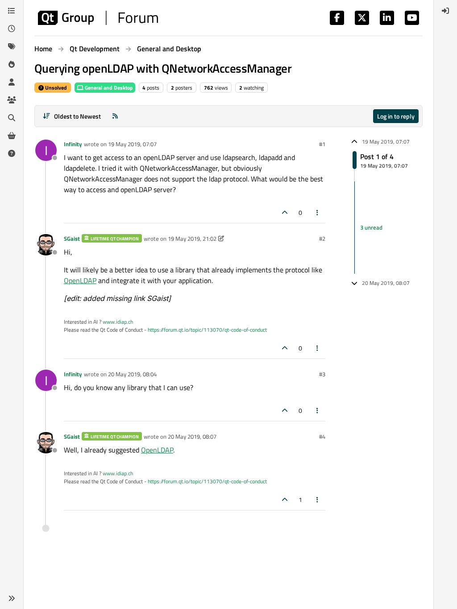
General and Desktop (108, 87)
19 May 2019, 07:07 (132, 144)
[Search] (12, 118)
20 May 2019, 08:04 (132, 374)
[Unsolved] (12, 153)
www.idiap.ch (118, 321)
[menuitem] (445, 11)
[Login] (445, 11)
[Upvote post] (285, 212)
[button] (12, 598)
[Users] (12, 82)
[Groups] (12, 100)
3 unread (371, 227)
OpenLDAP (80, 280)
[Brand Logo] (98, 18)
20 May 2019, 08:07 (192, 436)
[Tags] (12, 46)
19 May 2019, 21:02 (192, 238)
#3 (322, 374)
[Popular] (12, 64)
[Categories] (12, 11)
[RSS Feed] (115, 116)
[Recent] (12, 28)
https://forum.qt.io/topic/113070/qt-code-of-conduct (207, 329)
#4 (322, 436)
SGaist (72, 238)
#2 (322, 238)
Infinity (73, 144)
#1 (322, 144)
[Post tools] (318, 212)
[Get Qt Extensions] (12, 135)
